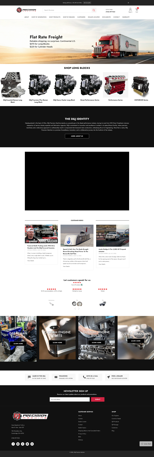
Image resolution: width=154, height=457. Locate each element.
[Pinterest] (22, 444)
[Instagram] (18, 444)
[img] (76, 282)
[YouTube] (32, 444)
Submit (97, 399)
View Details (30, 261)
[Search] (69, 10)
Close (128, 3)
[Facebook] (13, 444)
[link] (64, 377)
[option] (41, 244)
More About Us (77, 136)
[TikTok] (27, 444)
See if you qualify (87, 2)
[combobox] (67, 10)
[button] (75, 308)
